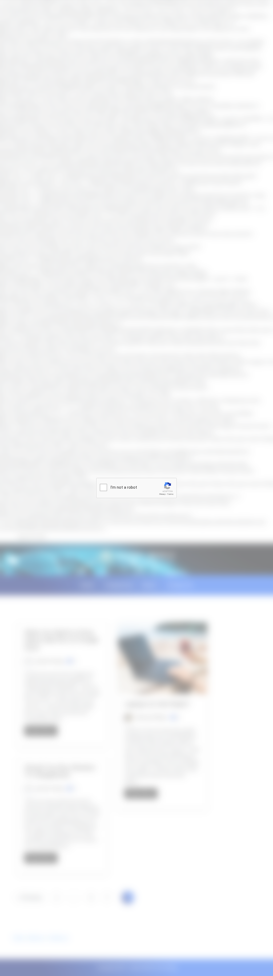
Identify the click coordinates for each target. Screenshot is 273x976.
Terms (170, 494)
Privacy (162, 494)
